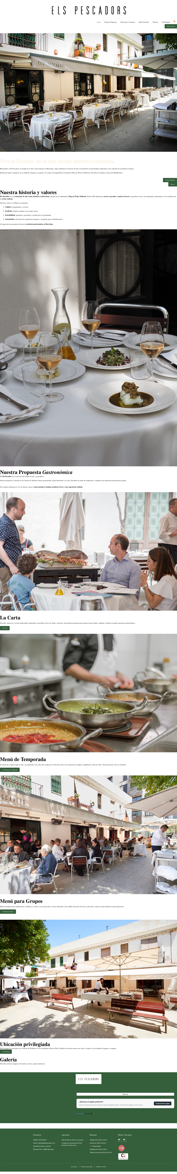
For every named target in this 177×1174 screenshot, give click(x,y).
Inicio (99, 22)
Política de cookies (101, 1167)
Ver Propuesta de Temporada (9, 770)
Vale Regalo (166, 22)
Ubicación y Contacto (127, 22)
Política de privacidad (86, 1167)
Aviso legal (74, 1167)
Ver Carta (4, 628)
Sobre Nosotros (144, 22)
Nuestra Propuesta (111, 22)
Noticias (155, 22)
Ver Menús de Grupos (8, 911)
